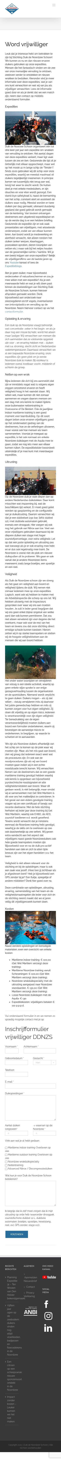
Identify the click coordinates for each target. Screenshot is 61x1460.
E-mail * (9, 1081)
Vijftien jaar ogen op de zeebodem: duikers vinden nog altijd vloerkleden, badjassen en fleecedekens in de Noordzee (12, 1330)
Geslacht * (38, 1058)
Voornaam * (11, 1046)
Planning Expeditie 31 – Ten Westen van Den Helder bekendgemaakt (12, 1288)
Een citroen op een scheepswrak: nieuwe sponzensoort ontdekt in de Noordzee (12, 1375)
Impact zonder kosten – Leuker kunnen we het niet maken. (11, 1409)
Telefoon (9, 1070)
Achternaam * (31, 1046)
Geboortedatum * (14, 1058)
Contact (30, 1287)
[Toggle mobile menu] (54, 5)
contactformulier (14, 311)
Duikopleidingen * (14, 1093)
